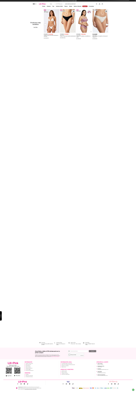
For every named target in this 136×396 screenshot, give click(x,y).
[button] (81, 4)
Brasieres (49, 6)
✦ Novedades (91, 6)
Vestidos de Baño (59, 6)
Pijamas (66, 6)
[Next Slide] (107, 24)
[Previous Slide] (45, 24)
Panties (43, 6)
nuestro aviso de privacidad (55, 356)
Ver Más (36, 27)
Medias (70, 6)
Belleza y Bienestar (77, 6)
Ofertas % (85, 6)
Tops (53, 6)
